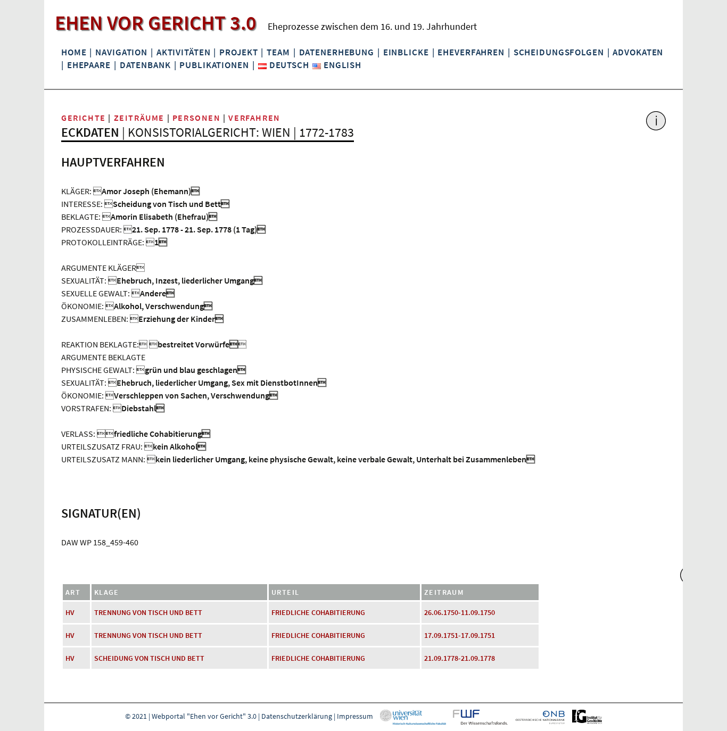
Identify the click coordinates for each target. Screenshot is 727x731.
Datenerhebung (336, 52)
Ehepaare (89, 65)
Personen (196, 117)
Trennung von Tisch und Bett (148, 612)
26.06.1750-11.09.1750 (459, 612)
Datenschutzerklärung (296, 716)
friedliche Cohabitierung (318, 612)
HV (70, 612)
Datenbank (145, 65)
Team (278, 52)
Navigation (121, 52)
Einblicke (406, 52)
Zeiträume (139, 117)
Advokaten (638, 52)
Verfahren (254, 117)
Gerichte (83, 117)
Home (73, 52)
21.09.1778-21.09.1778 (459, 658)
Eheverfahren (470, 52)
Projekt (238, 52)
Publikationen (214, 65)
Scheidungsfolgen (559, 52)
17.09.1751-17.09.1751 (459, 635)
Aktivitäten (183, 52)
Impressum (355, 716)
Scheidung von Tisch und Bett (149, 658)
